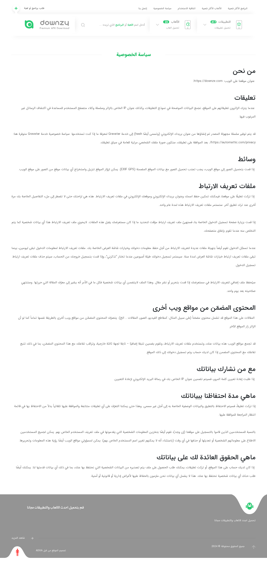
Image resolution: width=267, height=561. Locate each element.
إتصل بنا (143, 8)
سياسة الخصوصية (162, 8)
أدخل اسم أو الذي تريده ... (122, 25)
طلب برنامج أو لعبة (34, 8)
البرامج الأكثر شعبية (237, 8)
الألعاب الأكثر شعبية (212, 8)
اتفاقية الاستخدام (186, 8)
